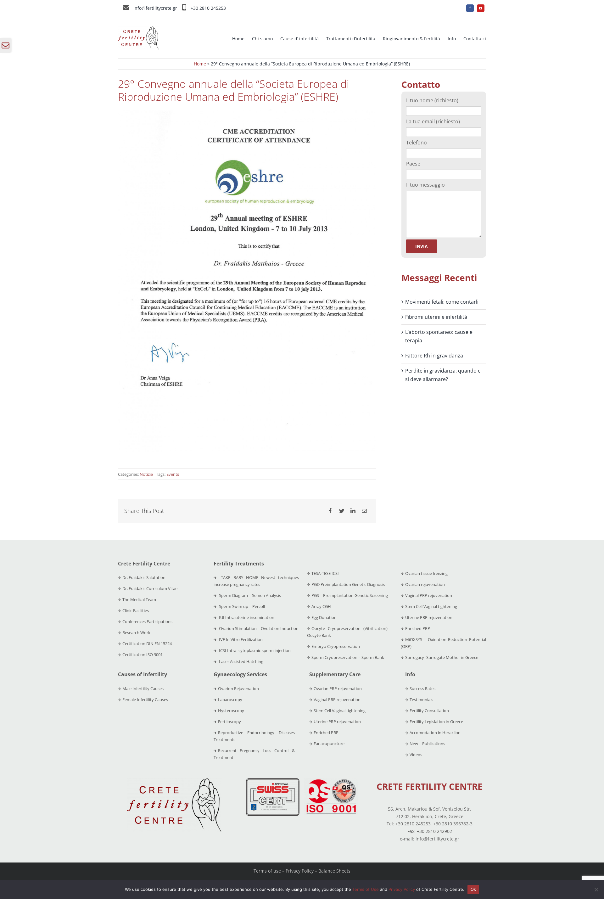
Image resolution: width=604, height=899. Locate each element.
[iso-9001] (331, 780)
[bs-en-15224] (273, 780)
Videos (416, 754)
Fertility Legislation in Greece (436, 721)
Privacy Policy (300, 871)
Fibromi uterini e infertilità (436, 316)
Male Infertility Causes (143, 688)
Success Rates (422, 688)
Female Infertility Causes (145, 699)
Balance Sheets (334, 871)
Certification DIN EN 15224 (147, 643)
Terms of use (267, 871)
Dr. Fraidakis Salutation (143, 577)
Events (172, 474)
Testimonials (421, 699)
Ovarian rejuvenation (425, 584)
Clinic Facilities (135, 610)
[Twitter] (341, 511)
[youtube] (480, 8)
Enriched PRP (417, 628)
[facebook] (470, 8)
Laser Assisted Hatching (240, 661)
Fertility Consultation (429, 710)
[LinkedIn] (353, 511)
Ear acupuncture (329, 743)
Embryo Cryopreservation (335, 646)
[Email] (364, 511)
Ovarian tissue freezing (426, 573)
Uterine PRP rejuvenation (428, 617)
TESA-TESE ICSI (325, 573)
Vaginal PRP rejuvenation (428, 595)
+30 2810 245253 (208, 8)
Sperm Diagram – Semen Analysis (249, 595)
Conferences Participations (147, 621)
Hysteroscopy (231, 710)
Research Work (136, 632)
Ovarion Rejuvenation (238, 688)
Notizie (146, 474)
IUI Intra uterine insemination (246, 617)
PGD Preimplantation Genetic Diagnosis (348, 584)
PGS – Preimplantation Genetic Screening (349, 595)
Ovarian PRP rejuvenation (338, 688)
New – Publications (427, 743)
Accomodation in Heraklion (435, 732)
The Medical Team (139, 599)
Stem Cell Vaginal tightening (431, 606)
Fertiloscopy (229, 721)
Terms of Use (365, 889)
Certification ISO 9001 (142, 654)
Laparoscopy (230, 699)
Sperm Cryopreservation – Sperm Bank (347, 657)
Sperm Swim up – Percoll (241, 606)
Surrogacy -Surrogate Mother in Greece (441, 657)
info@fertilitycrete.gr (155, 8)
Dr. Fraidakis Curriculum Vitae (149, 588)
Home (200, 64)
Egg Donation (324, 617)
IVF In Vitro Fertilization (240, 639)
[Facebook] (330, 511)
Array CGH (321, 606)
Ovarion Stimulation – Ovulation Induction (258, 628)
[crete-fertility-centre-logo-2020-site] (138, 28)
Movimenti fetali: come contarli (441, 301)
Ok (473, 889)
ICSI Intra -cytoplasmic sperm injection (254, 650)
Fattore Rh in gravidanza (434, 355)
